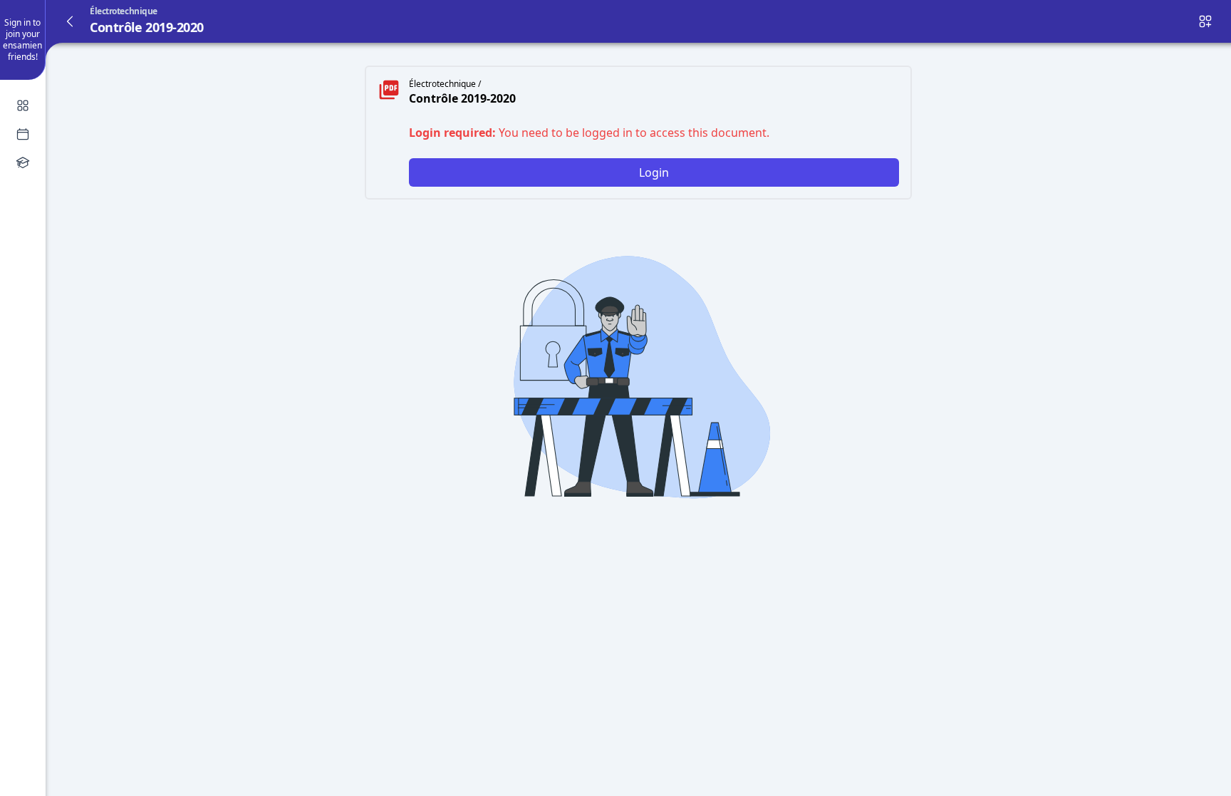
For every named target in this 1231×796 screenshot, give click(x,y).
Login (654, 172)
